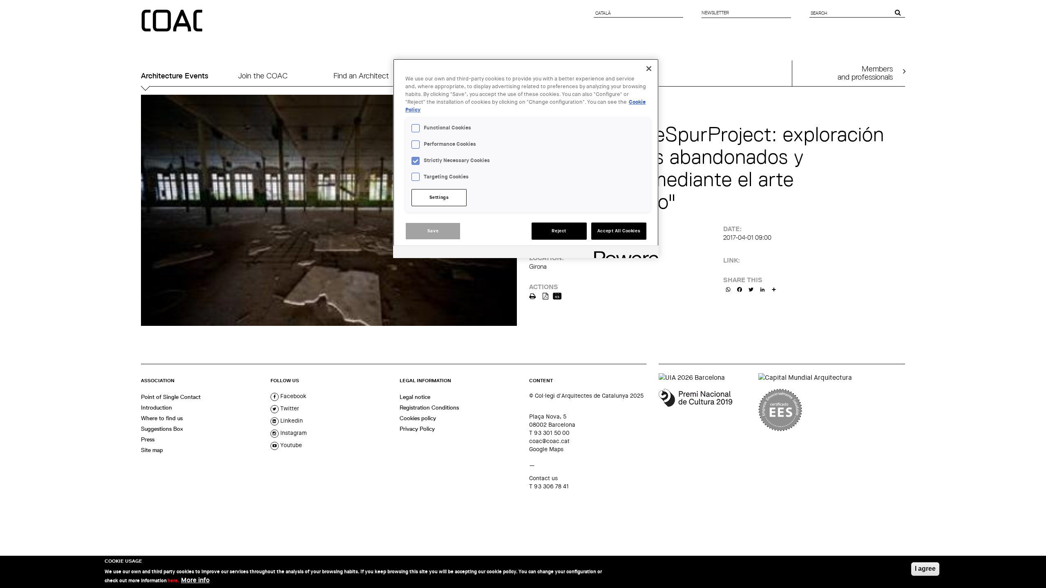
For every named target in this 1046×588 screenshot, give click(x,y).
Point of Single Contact (171, 397)
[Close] (649, 69)
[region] (526, 158)
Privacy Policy (417, 428)
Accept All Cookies (618, 231)
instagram (293, 433)
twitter (289, 408)
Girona (538, 266)
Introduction (156, 407)
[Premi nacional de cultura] (705, 410)
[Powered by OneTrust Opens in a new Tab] (623, 253)
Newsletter (715, 12)
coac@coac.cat (549, 441)
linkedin (291, 420)
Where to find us (162, 418)
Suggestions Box (162, 428)
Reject (559, 231)
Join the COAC (263, 76)
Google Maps (546, 449)
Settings (439, 197)
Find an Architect (361, 76)
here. (173, 580)
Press (147, 439)
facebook (292, 396)
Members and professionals (865, 73)
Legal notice (415, 397)
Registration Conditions (429, 407)
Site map (152, 450)
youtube (290, 445)
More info (195, 580)
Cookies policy (418, 418)
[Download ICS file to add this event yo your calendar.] (557, 295)
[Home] (173, 21)
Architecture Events (174, 76)
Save (432, 231)
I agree (925, 568)
